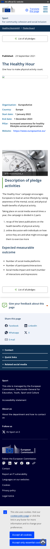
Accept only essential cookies (28, 542)
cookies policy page (20, 516)
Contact (6, 468)
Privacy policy (9, 490)
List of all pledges (26, 38)
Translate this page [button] (34, 10)
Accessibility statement (14, 400)
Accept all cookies (22, 534)
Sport (5, 380)
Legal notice (8, 495)
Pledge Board (29, 28)
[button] (26, 10)
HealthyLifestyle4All (11, 28)
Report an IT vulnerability (14, 474)
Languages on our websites (15, 479)
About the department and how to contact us (24, 416)
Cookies (6, 484)
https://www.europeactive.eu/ (29, 131)
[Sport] (8, 9)
